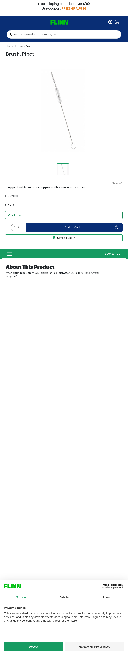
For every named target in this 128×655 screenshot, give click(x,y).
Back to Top (113, 254)
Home (10, 46)
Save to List (64, 238)
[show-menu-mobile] (8, 22)
